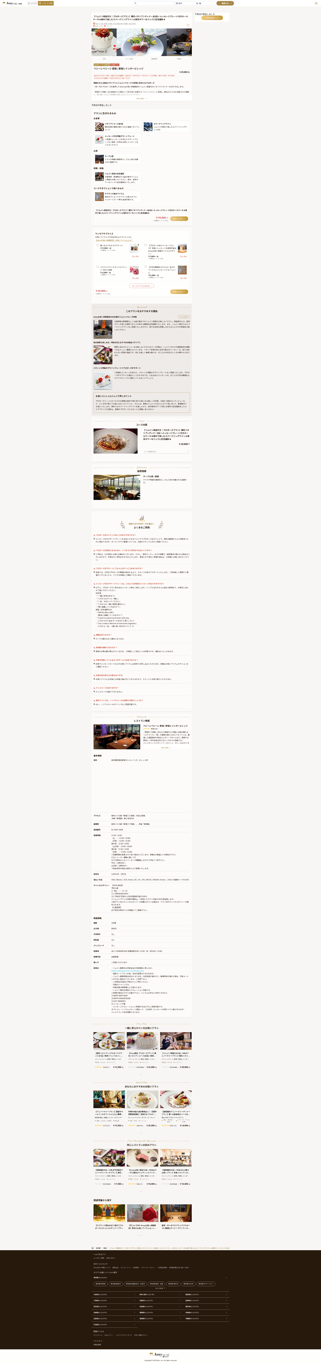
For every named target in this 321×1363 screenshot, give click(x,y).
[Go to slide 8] (113, 451)
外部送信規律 (162, 1267)
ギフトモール (98, 1335)
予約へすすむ (178, 218)
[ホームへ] (12, 3)
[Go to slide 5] (109, 451)
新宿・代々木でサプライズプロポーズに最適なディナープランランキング (176, 1227)
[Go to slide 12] (118, 451)
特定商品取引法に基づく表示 (179, 1267)
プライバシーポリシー (148, 1267)
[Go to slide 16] (123, 451)
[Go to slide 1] (104, 451)
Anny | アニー (109, 1335)
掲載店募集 (97, 1344)
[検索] (225, 3)
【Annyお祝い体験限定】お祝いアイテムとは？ (114, 240)
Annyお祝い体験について (102, 1267)
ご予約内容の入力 (212, 18)
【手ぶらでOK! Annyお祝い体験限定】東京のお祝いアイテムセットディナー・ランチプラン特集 (142, 1227)
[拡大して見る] (99, 126)
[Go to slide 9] (114, 451)
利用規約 (136, 1267)
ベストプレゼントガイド (124, 1335)
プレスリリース (126, 1267)
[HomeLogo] (160, 1354)
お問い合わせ (110, 1258)
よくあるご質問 (99, 1258)
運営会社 (115, 1267)
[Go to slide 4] (108, 451)
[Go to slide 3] (141, 1235)
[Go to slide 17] (124, 451)
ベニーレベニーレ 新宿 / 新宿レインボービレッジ (165, 725)
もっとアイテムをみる (141, 286)
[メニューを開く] (316, 3)
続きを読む (140, 98)
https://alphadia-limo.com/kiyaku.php (127, 970)
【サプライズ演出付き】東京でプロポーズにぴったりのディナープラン (109, 1226)
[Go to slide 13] (119, 451)
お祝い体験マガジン (141, 1335)
